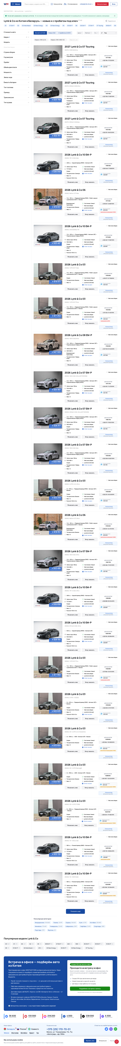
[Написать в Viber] (111, 1029)
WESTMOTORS (8, 11)
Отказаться (103, 1040)
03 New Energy (55, 25)
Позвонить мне (73, 75)
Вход (113, 4)
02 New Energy (38, 25)
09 (115, 25)
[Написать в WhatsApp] (115, 1029)
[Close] (115, 16)
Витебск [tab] (24, 1033)
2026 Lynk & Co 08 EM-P (78, 335)
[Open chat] (117, 1042)
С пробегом (65, 33)
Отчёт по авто (88, 67)
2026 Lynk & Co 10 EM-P (78, 154)
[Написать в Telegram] (106, 1029)
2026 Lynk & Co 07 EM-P (78, 372)
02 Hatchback (26, 25)
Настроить (113, 1040)
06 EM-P (83, 25)
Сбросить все (73, 40)
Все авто (40, 33)
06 (76, 25)
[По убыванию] (102, 32)
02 (18, 25)
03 (46, 25)
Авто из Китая (19, 11)
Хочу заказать (89, 75)
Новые (51, 33)
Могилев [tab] (14, 1033)
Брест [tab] (31, 1033)
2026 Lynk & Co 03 (75, 264)
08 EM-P (108, 25)
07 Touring (100, 25)
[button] (108, 66)
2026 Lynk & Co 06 (75, 190)
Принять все (90, 1040)
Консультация (102, 4)
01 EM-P (11, 25)
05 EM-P (70, 25)
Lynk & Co (28, 11)
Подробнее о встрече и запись (90, 989)
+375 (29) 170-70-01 (59, 1028)
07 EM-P (91, 25)
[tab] (9, 1029)
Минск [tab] (6, 1033)
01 (5, 25)
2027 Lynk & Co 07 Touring (79, 46)
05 (63, 25)
